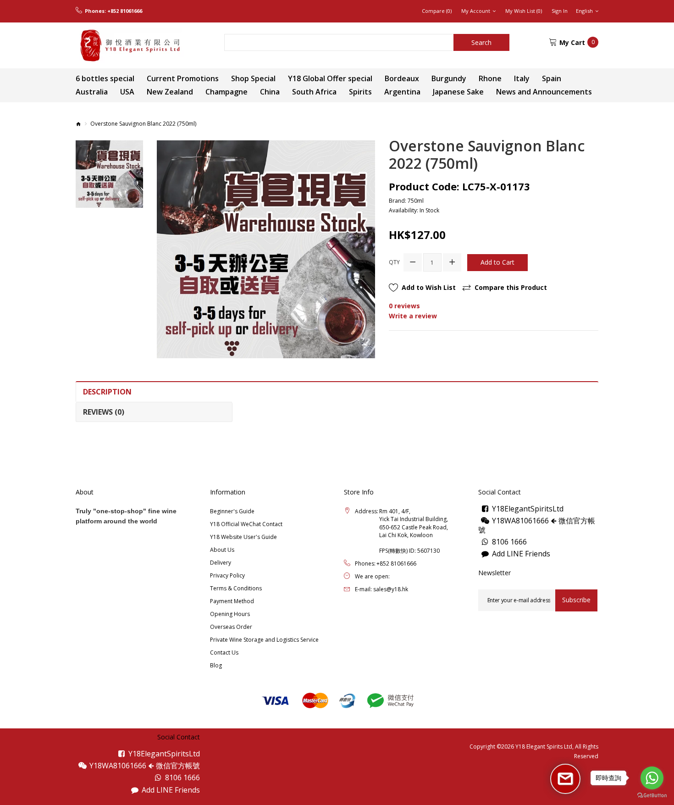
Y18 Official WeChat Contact (246, 524)
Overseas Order (231, 627)
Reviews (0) (103, 412)
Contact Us (224, 652)
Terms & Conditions (236, 588)
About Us (222, 550)
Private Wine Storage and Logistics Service (264, 640)
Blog (216, 665)
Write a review (413, 315)
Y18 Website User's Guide (243, 537)
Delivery (220, 562)
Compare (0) (437, 11)
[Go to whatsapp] (652, 777)
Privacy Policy (227, 575)
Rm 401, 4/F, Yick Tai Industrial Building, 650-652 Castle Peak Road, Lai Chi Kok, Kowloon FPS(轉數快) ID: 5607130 (413, 531)
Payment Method (232, 601)
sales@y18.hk (390, 589)
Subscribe (576, 599)
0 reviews (404, 305)
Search (481, 42)
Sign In (560, 11)
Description (107, 392)
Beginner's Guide (232, 511)
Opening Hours (230, 614)
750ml (416, 201)
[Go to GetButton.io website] (652, 796)
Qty (394, 262)
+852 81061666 (124, 11)
